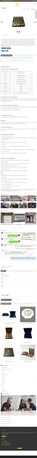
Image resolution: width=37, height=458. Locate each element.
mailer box (3, 383)
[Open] (36, 14)
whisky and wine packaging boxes (6, 369)
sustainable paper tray (4, 367)
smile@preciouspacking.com (8, 443)
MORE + (4, 436)
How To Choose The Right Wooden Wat (6, 425)
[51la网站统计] (20, 448)
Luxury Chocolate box (7, 267)
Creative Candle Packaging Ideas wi (6, 417)
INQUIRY (4, 48)
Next (35, 22)
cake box (3, 387)
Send (6, 299)
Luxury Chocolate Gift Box (9, 266)
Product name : (3, 274)
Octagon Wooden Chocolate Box (27, 323)
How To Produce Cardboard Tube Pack (6, 419)
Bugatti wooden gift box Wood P (8, 323)
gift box (3, 371)
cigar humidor (3, 380)
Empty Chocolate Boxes (27, 361)
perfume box (3, 389)
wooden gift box (4, 378)
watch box (3, 376)
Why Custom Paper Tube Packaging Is (6, 421)
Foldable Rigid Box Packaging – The (6, 423)
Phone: (2, 278)
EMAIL (9, 48)
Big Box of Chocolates (9, 361)
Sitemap (17, 448)
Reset (17, 299)
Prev (2, 22)
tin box (3, 385)
